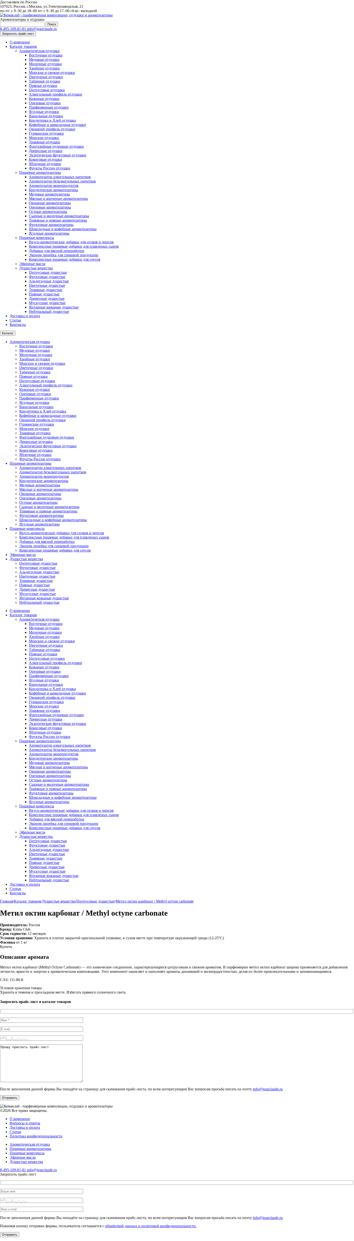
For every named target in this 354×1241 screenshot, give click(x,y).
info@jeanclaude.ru (42, 29)
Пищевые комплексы (36, 238)
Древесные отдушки (45, 151)
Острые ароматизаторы (48, 212)
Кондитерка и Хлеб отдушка (52, 120)
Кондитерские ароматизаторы (53, 190)
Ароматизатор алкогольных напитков (60, 177)
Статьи (15, 320)
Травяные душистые (45, 290)
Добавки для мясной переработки (56, 251)
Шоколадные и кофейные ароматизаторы (63, 229)
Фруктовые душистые (47, 277)
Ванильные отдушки (46, 116)
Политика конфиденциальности (36, 1136)
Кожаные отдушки (44, 99)
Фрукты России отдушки (49, 168)
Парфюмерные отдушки (49, 107)
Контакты (18, 325)
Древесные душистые (47, 298)
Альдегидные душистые (49, 281)
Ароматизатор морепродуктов (54, 185)
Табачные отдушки (44, 81)
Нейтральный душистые (49, 311)
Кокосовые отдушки (45, 159)
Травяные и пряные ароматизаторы (58, 220)
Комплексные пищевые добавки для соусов (64, 259)
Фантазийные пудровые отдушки (56, 146)
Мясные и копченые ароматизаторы (58, 198)
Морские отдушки (44, 138)
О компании (20, 42)
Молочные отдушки (45, 64)
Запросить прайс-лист (18, 33)
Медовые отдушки (44, 59)
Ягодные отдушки (44, 112)
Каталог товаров (23, 46)
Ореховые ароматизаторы (50, 207)
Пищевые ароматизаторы (40, 172)
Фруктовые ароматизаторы (51, 225)
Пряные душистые (44, 294)
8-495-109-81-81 (13, 29)
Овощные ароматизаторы (50, 203)
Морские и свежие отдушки (52, 72)
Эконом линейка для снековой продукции (63, 255)
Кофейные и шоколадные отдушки (57, 125)
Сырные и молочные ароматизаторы (59, 216)
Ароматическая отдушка (39, 51)
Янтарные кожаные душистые (54, 307)
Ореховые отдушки (45, 103)
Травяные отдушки (44, 142)
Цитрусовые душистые (48, 272)
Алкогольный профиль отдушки (55, 94)
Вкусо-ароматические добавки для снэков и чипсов (71, 242)
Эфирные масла (32, 264)
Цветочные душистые (47, 285)
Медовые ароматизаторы (49, 194)
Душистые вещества (36, 268)
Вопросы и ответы (25, 1123)
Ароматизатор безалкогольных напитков (62, 181)
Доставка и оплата (25, 316)
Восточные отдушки (46, 55)
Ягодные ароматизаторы (49, 233)
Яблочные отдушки (45, 164)
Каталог (7, 333)
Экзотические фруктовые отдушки (57, 155)
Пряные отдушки (43, 86)
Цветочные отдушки (46, 77)
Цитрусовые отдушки (47, 90)
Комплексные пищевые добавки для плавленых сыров (74, 246)
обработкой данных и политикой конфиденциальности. (151, 1226)
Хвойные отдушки (44, 68)
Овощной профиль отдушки (52, 129)
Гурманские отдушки (46, 133)
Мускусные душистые (47, 303)
